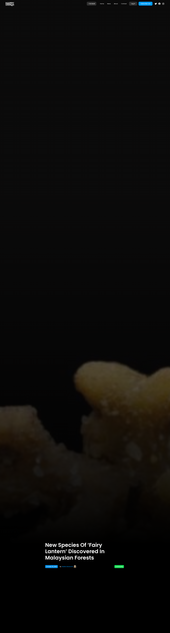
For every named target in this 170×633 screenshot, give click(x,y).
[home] (9, 3)
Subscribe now (146, 4)
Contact (124, 4)
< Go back (91, 4)
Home (102, 4)
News (109, 4)
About (116, 4)
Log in (133, 4)
